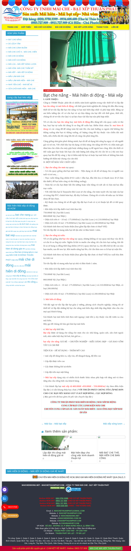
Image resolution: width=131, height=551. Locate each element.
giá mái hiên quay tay (12, 231)
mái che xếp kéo (19, 266)
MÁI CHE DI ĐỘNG (63, 27)
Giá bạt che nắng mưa (30, 227)
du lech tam (24, 224)
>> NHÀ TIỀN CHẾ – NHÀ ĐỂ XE (19, 84)
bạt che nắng (49, 106)
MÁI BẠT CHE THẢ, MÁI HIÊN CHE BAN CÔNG (109, 455)
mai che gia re (14, 239)
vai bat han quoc (20, 285)
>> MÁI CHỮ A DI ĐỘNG (53, 90)
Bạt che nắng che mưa (55, 167)
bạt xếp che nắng (51, 341)
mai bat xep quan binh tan (23, 235)
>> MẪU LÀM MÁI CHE (15, 76)
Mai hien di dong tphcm (24, 252)
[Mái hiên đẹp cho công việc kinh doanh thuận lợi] (83, 437)
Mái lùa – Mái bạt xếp (53, 423)
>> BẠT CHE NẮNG (14, 40)
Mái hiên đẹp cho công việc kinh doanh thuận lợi (82, 455)
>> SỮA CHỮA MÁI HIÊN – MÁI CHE (21, 89)
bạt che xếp (29, 218)
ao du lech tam (10, 215)
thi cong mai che (22, 279)
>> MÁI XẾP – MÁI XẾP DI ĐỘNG (19, 72)
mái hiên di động (66, 106)
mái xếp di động (19, 276)
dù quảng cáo (34, 224)
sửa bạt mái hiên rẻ (32, 276)
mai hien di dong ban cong (22, 245)
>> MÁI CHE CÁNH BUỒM (16, 48)
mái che (14, 260)
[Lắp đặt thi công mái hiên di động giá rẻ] (55, 437)
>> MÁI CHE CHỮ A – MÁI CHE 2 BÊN (21, 52)
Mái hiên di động (53, 299)
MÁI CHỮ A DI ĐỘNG (43, 27)
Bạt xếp (47, 333)
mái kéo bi (29, 272)
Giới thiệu (26, 27)
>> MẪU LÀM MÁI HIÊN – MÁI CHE (20, 80)
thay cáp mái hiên (11, 279)
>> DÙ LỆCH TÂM (13, 44)
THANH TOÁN (102, 27)
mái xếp (65, 386)
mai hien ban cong (22, 242)
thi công (32, 282)
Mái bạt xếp (51, 329)
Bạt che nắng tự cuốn (55, 235)
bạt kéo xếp (11, 221)
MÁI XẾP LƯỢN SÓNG (83, 27)
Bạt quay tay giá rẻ (21, 221)
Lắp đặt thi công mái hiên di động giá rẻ (54, 454)
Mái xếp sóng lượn (114, 423)
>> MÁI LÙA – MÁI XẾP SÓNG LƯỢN (21, 64)
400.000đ (77, 386)
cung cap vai (31, 221)
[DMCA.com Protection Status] (57, 488)
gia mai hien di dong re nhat (14, 227)
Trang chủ (12, 27)
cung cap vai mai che (12, 224)
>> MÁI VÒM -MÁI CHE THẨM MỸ (20, 68)
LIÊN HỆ (114, 27)
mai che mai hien (24, 239)
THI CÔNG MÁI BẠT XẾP (19, 282)
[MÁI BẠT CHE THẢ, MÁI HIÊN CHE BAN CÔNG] (111, 437)
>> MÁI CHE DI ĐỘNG (15, 56)
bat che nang (22, 214)
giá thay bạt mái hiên (25, 231)
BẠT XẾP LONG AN (19, 218)
